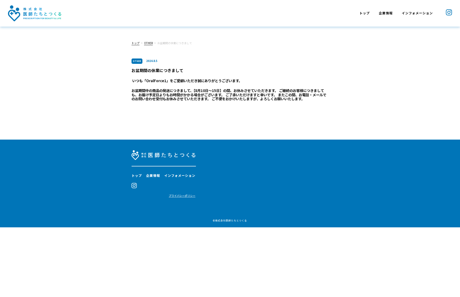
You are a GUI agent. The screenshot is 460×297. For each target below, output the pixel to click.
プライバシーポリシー (182, 196)
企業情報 (386, 13)
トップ (364, 13)
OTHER (148, 43)
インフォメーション (417, 13)
